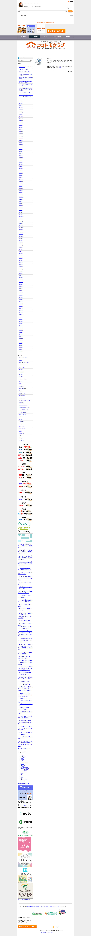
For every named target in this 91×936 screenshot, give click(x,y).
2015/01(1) (21, 334)
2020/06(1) (21, 223)
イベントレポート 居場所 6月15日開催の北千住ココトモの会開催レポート (25, 668)
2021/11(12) (21, 188)
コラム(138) (21, 416)
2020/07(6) (21, 221)
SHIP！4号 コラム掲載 (23, 69)
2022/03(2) (21, 179)
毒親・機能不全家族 (24, 767)
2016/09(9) (21, 297)
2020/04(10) (21, 227)
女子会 (22, 758)
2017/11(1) (21, 266)
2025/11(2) (21, 109)
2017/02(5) (21, 286)
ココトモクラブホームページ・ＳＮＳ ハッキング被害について (25, 728)
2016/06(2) (21, 303)
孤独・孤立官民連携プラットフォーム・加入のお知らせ (25, 578)
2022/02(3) (21, 181)
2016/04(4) (21, 308)
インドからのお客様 (24, 684)
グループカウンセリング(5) (24, 362)
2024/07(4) (21, 140)
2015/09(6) (21, 321)
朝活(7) (20, 431)
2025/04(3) (21, 125)
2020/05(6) (21, 225)
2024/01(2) (21, 153)
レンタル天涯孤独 (24, 770)
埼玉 (21, 775)
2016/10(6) (21, 295)
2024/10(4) (21, 133)
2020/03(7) (21, 229)
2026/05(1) (21, 103)
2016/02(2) (21, 312)
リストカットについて (25, 698)
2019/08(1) (21, 245)
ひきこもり (23, 757)
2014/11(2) (21, 338)
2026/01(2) (21, 105)
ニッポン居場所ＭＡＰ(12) (23, 409)
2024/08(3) (21, 138)
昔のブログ (23, 780)
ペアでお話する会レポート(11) (24, 400)
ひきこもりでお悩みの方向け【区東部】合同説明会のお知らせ (25, 557)
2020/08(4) (21, 218)
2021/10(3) (21, 190)
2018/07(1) (21, 251)
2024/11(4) (21, 131)
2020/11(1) (21, 212)
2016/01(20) (21, 314)
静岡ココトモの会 (24, 779)
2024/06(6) (21, 142)
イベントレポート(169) (23, 357)
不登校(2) (20, 438)
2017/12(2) (21, 264)
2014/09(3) (21, 340)
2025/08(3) (21, 116)
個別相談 (22, 766)
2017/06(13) (21, 277)
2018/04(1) (21, 255)
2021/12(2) (21, 186)
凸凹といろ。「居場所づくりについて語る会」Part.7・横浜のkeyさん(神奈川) (26, 96)
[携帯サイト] (70, 71)
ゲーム (22, 761)
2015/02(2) (21, 332)
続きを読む (60, 67)
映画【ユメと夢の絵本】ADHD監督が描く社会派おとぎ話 (25, 662)
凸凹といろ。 (22, 687)
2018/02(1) (21, 260)
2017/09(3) (21, 271)
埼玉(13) (20, 381)
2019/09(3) (21, 242)
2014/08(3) (21, 343)
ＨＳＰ (22, 760)
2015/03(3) (21, 330)
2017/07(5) (21, 275)
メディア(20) (21, 386)
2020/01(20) (21, 234)
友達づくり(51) (21, 426)
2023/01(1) (21, 170)
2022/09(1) (21, 173)
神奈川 (22, 777)
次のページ (27, 748)
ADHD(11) (20, 435)
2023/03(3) (21, 168)
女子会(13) (21, 369)
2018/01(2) (21, 262)
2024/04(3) (21, 146)
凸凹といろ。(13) (22, 393)
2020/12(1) (21, 210)
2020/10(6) (21, 214)
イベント (22, 755)
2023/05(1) (21, 166)
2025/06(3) (21, 120)
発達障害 (22, 759)
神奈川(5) (20, 419)
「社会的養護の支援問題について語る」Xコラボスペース (25, 640)
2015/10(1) (21, 319)
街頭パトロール (23, 771)
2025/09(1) (21, 114)
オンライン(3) (21, 440)
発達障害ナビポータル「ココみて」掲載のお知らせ (25, 722)
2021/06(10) (21, 199)
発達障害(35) (21, 371)
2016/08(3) (21, 299)
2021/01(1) (21, 207)
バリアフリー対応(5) (22, 379)
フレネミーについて (24, 681)
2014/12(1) (21, 336)
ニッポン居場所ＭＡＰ (25, 769)
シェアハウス (23, 756)
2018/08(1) (21, 249)
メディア (22, 764)
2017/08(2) (21, 273)
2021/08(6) (21, 194)
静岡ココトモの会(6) (22, 388)
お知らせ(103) (21, 433)
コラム (22, 773)
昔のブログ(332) (22, 395)
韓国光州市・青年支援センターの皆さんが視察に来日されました (25, 551)
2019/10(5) (21, 240)
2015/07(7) (21, 325)
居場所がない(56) (22, 428)
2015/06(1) (21, 327)
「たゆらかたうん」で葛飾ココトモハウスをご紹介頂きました (25, 563)
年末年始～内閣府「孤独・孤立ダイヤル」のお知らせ (25, 546)
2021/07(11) (21, 197)
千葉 (21, 776)
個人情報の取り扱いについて (47, 932)
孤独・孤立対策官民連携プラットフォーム (50, 906)
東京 (21, 774)
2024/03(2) (21, 149)
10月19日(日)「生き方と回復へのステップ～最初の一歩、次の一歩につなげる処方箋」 (26, 89)
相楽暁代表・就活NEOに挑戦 (24, 71)
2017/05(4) (21, 279)
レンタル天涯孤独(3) (22, 412)
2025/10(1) (21, 112)
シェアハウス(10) (22, 364)
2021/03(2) (21, 205)
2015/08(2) (21, 323)
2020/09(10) (21, 216)
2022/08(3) (21, 175)
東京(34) (20, 360)
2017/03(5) (21, 284)
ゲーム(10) (21, 376)
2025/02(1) (21, 129)
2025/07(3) (21, 118)
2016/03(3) (21, 310)
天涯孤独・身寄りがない (25, 768)
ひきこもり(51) (21, 367)
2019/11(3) (21, 238)
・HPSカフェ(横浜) (26, 690)
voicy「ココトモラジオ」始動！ (25, 92)
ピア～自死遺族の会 (24, 620)
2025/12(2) (21, 107)
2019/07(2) (21, 247)
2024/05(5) (21, 144)
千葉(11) (20, 390)
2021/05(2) (21, 201)
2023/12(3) (21, 155)
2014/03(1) (21, 351)
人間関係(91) (21, 421)
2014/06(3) (21, 347)
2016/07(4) (21, 301)
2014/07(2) (21, 345)
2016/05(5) (21, 306)
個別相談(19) (21, 402)
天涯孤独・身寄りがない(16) (24, 407)
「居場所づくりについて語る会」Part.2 (25, 688)
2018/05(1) (21, 253)
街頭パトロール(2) (22, 414)
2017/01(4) (21, 288)
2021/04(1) (21, 203)
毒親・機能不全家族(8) (23, 405)
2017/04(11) (21, 282)
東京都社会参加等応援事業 (33, 906)
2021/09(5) (21, 192)
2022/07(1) (21, 177)
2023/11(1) (21, 157)
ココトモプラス (24, 806)
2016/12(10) (21, 290)
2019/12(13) (21, 236)
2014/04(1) (21, 349)
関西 (21, 778)
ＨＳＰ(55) (21, 374)
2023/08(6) (21, 164)
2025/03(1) (21, 127)
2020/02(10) (21, 231)
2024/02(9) (21, 151)
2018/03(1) (21, 258)
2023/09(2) (21, 162)
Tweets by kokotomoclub (24, 899)
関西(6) (20, 383)
